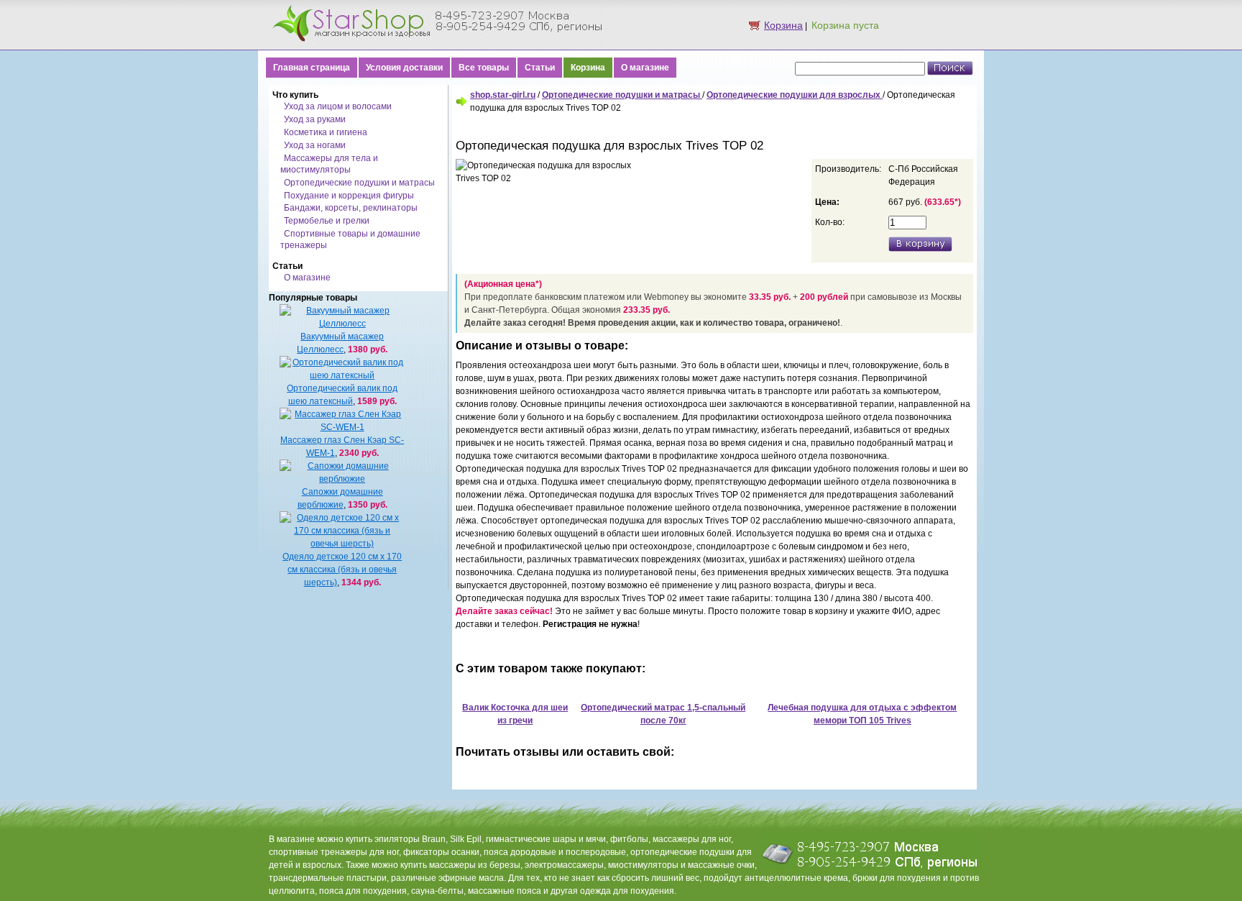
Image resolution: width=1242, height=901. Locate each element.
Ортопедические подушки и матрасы (359, 183)
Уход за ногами (315, 145)
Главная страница (311, 68)
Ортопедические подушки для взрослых (795, 95)
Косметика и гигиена (325, 132)
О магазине (645, 68)
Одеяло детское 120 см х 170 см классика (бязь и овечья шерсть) (342, 569)
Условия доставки (404, 68)
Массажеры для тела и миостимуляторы (329, 164)
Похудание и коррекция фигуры (349, 196)
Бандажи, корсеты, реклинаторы (351, 208)
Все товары (484, 68)
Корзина (783, 25)
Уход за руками (315, 119)
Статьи (540, 68)
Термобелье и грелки (326, 221)
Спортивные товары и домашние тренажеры (350, 239)
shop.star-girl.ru (502, 95)
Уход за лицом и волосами (338, 106)
